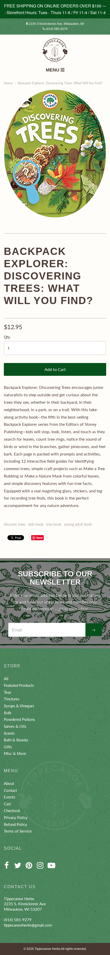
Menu (53, 69)
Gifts (8, 746)
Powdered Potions (19, 719)
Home (8, 83)
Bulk (8, 712)
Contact (10, 790)
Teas (7, 692)
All (6, 678)
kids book (35, 524)
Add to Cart (55, 369)
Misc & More (15, 753)
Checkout (12, 810)
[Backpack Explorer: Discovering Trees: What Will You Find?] (55, 153)
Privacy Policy (16, 817)
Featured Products (19, 685)
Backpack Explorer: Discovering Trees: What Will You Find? (60, 83)
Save (39, 537)
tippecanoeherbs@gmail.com (28, 925)
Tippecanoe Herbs (47, 949)
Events (9, 797)
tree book (53, 524)
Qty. (7, 337)
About (9, 783)
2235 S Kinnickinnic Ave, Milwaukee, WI (56, 24)
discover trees (15, 524)
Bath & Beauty (16, 740)
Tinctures (11, 699)
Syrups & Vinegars (19, 705)
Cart (7, 804)
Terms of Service (18, 831)
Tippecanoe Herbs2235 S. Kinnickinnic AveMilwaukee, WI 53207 (25, 903)
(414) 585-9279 (56, 29)
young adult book (78, 524)
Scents (9, 733)
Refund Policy (15, 824)
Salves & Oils (15, 726)
